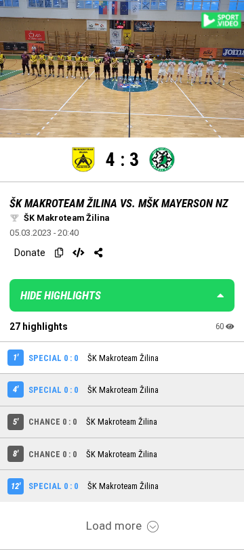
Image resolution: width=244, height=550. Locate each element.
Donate (29, 252)
